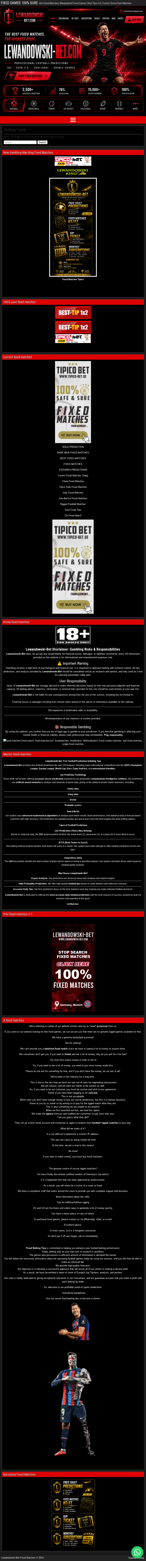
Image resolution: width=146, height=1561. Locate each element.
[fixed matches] (73, 172)
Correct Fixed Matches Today (73, 475)
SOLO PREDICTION (73, 447)
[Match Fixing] (73, 1339)
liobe (67, 1054)
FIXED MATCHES (73, 464)
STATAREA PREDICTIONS (73, 469)
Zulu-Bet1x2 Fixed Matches (73, 498)
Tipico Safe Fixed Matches (73, 487)
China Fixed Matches (73, 481)
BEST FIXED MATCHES (73, 458)
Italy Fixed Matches (73, 492)
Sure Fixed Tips (73, 509)
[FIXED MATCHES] (73, 567)
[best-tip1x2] (73, 312)
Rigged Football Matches (73, 504)
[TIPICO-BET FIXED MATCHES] (73, 338)
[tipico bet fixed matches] (73, 161)
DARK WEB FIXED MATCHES (73, 452)
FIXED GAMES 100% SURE (19, 3)
